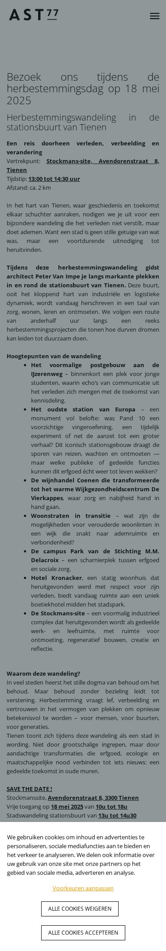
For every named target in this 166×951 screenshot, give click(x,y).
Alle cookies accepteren (83, 932)
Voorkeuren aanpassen (83, 888)
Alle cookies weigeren (80, 908)
